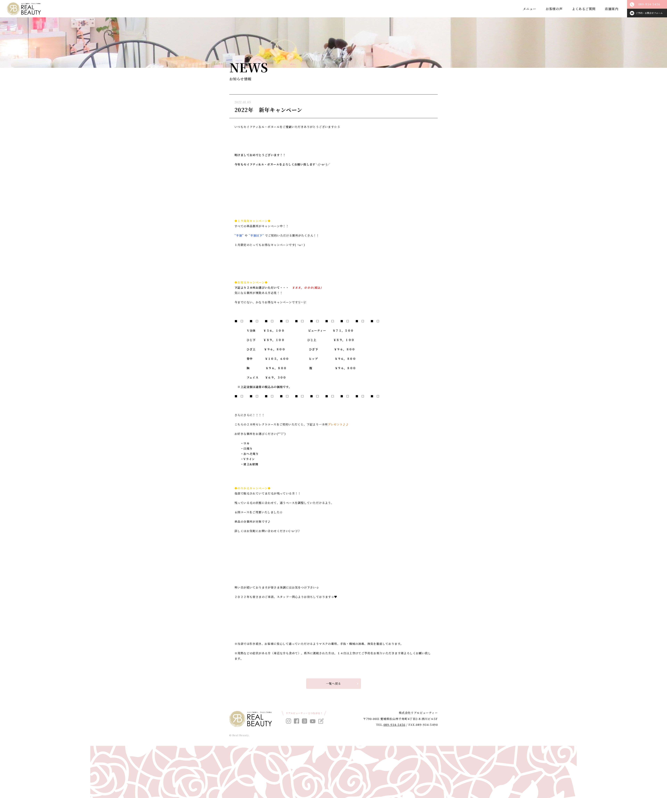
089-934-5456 (394, 725)
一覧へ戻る (333, 684)
